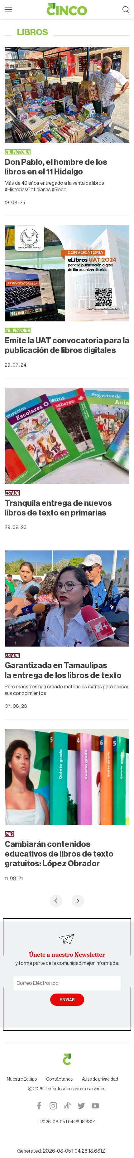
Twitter (81, 1106)
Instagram (53, 1106)
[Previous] (56, 901)
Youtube (95, 1106)
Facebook (39, 1106)
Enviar (67, 1000)
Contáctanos (59, 1079)
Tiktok (67, 1106)
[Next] (78, 901)
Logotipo (67, 9)
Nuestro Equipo (22, 1079)
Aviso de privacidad (100, 1079)
